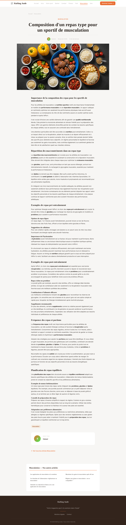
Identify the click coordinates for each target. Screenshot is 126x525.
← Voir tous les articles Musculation (43, 451)
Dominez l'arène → (108, 3)
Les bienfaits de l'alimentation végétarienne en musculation (43, 479)
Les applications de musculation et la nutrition (43, 474)
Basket (57, 3)
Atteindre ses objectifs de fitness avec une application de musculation (42, 485)
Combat (64, 3)
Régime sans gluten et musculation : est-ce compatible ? (78, 479)
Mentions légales (59, 514)
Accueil (36, 3)
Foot (76, 3)
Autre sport (49, 3)
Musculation (84, 3)
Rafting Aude (18, 3)
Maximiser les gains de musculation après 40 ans (80, 474)
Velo (91, 3)
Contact (69, 514)
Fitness (71, 3)
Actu (42, 3)
